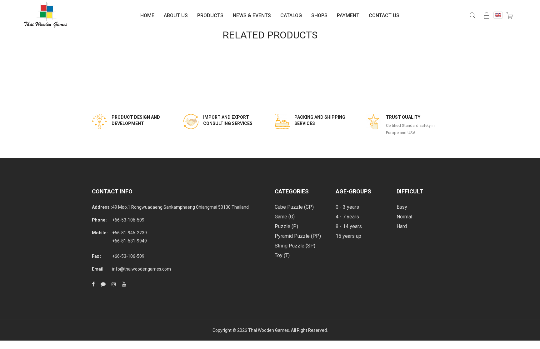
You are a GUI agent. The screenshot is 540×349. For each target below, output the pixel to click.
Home (147, 15)
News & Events (252, 15)
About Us (176, 15)
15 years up (348, 236)
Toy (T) (282, 255)
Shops (319, 15)
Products (210, 15)
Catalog (291, 15)
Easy (402, 207)
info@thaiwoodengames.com (141, 269)
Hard (402, 226)
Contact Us (384, 15)
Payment (348, 15)
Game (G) (285, 217)
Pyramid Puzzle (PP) (298, 236)
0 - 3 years (347, 207)
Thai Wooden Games (268, 330)
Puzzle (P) (286, 226)
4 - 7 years (347, 217)
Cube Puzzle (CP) (294, 207)
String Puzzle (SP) (295, 246)
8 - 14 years (349, 226)
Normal (404, 217)
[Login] (486, 15)
